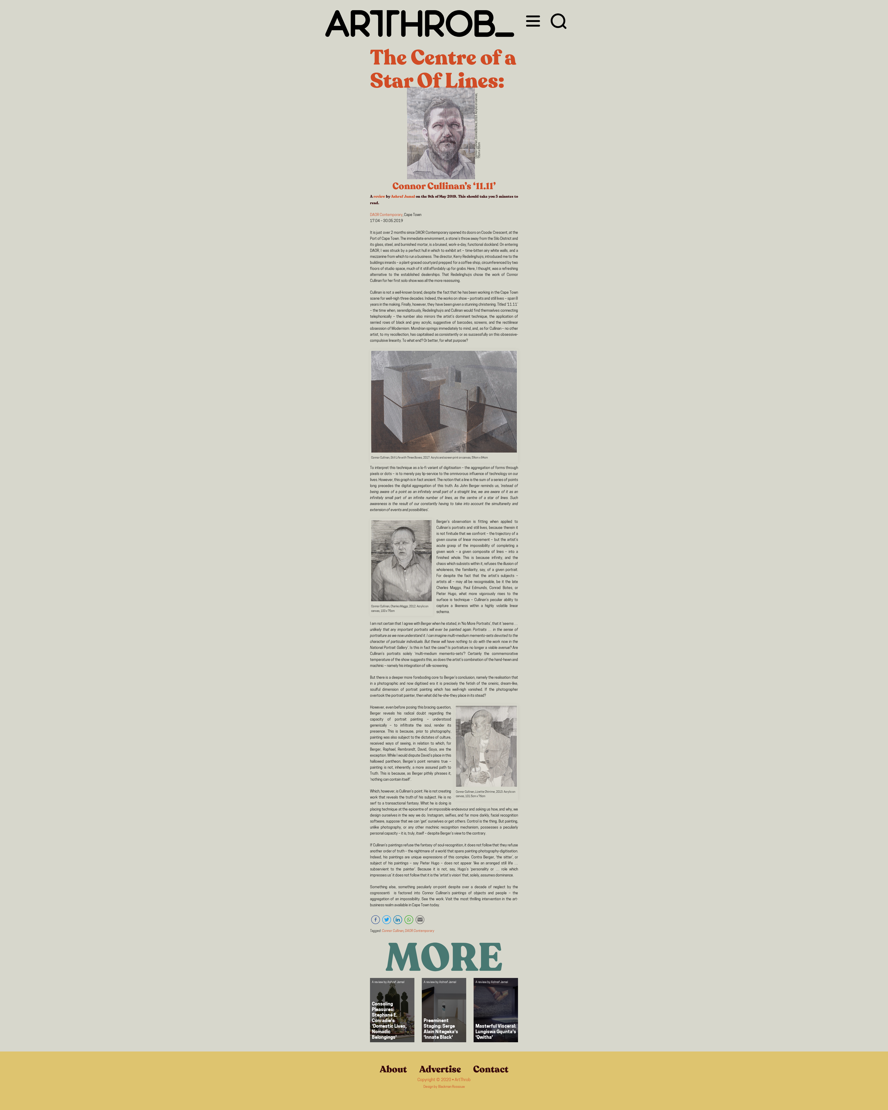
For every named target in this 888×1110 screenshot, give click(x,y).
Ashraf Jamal (403, 196)
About (393, 1069)
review (379, 196)
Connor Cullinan (393, 931)
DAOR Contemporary (386, 215)
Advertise (440, 1069)
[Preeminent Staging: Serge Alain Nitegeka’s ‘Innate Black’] (444, 1010)
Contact (491, 1069)
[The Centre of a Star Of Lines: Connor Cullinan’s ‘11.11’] (441, 134)
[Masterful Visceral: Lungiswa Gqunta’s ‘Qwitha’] (496, 1010)
